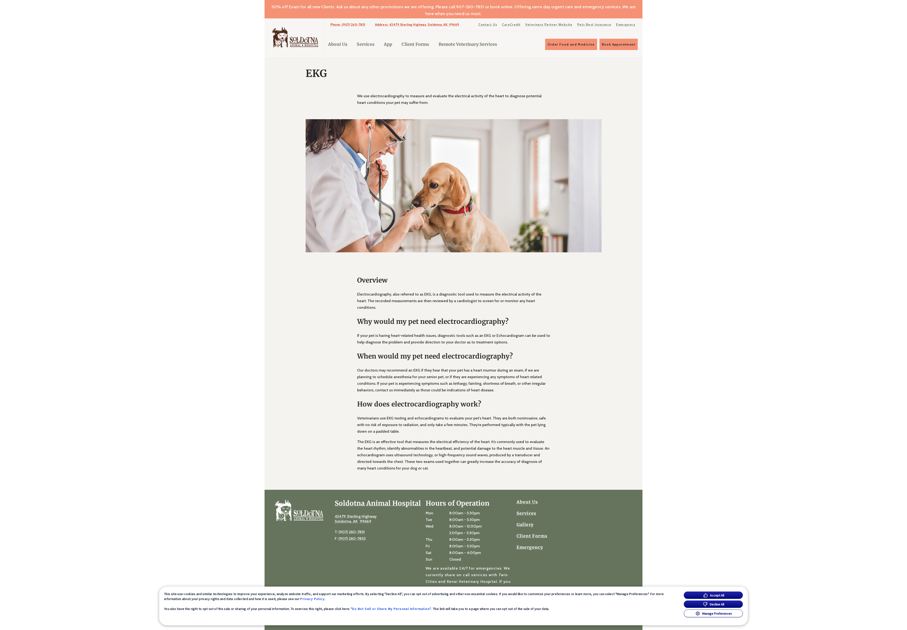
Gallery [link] (525, 525)
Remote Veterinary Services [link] (468, 44)
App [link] (388, 44)
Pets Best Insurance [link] (594, 24)
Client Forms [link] (415, 44)
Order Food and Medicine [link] (571, 44)
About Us (337, 44)
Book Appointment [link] (618, 44)
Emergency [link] (625, 24)
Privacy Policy (312, 599)
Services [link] (365, 44)
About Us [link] (527, 502)
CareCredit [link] (511, 24)
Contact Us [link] (487, 24)
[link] (295, 37)
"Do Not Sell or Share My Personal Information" (391, 609)
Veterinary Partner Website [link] (548, 24)
